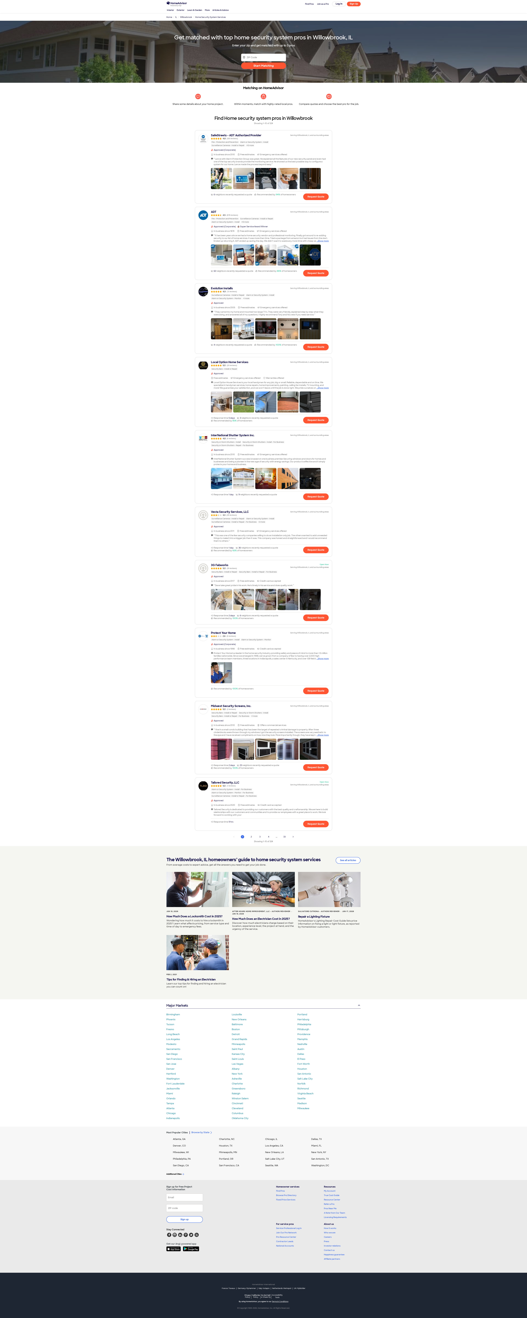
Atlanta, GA (179, 1139)
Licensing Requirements (335, 1217)
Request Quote (316, 196)
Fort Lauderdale (175, 1083)
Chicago (171, 1113)
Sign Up (354, 3)
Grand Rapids (239, 1039)
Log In (339, 3)
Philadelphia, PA (182, 1158)
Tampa (170, 1103)
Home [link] (169, 17)
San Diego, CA (181, 1165)
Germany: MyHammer (247, 1288)
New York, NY (318, 1152)
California (256, 1296)
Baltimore (237, 1024)
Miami (169, 1093)
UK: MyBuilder (299, 1288)
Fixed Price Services (285, 1199)
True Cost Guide (331, 1195)
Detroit (236, 1034)
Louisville (237, 1014)
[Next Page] (293, 836)
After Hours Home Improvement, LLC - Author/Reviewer (261, 911)
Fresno (170, 1029)
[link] (263, 140)
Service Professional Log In (289, 1228)
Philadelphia (304, 1024)
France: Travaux (228, 1288)
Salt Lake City (305, 1078)
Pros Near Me (330, 1208)
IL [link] (176, 17)
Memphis (302, 1039)
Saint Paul (237, 1049)
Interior (170, 10)
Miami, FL (316, 1145)
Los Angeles (173, 1039)
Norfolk (301, 1083)
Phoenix (170, 1019)
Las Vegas (237, 1063)
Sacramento (173, 1049)
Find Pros (280, 1191)
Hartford (171, 1073)
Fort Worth (303, 1063)
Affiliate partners (332, 1259)
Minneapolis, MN (228, 1152)
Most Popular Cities (177, 1132)
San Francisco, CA (229, 1165)
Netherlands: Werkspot (281, 1288)
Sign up (184, 1219)
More (207, 10)
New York (237, 1073)
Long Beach (173, 1034)
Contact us (329, 1250)
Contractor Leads (284, 1241)
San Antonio (304, 1073)
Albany (235, 1068)
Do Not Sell (266, 1296)
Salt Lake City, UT (274, 1158)
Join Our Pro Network (286, 1232)
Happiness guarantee (334, 1254)
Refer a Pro (329, 1204)
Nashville (302, 1044)
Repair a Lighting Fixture (314, 916)
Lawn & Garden (194, 10)
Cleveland (237, 1108)
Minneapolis (238, 1044)
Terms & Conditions (280, 1301)
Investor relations (332, 1246)
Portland (302, 1014)
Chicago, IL (271, 1139)
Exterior (180, 10)
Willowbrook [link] (186, 17)
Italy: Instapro (264, 1288)
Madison (302, 1103)
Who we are (329, 1232)
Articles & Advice (220, 10)
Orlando (171, 1098)
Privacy (248, 1296)
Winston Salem (240, 1098)
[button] (221, 178)
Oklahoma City (240, 1118)
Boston (236, 1029)
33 (284, 837)
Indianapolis (173, 1118)
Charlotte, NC (227, 1139)
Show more (323, 241)
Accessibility (277, 1296)
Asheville (237, 1078)
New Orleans (239, 1019)
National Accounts (285, 1246)
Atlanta (170, 1108)
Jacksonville (173, 1088)
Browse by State (200, 1132)
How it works (330, 1228)
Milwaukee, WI (181, 1152)
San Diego (172, 1054)
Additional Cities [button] (174, 1174)
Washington (173, 1078)
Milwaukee (303, 1108)
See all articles (348, 860)
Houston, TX (225, 1145)
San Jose (171, 1063)
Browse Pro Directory (286, 1195)
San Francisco (174, 1059)
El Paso (301, 1059)
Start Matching (263, 66)
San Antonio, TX (320, 1158)
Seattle (301, 1098)
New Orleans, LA (274, 1152)
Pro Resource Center (286, 1237)
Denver (170, 1068)
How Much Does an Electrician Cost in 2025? (261, 918)
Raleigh (236, 1093)
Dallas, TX (316, 1139)
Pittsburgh (303, 1029)
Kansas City (238, 1054)
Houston (302, 1068)
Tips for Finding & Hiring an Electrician (190, 979)
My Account (329, 1191)
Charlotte (237, 1083)
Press (326, 1241)
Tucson (170, 1024)
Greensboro (238, 1088)
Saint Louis (238, 1059)
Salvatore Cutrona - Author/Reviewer (319, 911)
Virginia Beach (305, 1093)
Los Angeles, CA (274, 1145)
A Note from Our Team (334, 1213)
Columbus (237, 1113)
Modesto (171, 1044)
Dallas (300, 1054)
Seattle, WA (271, 1165)
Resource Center (332, 1199)
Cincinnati (237, 1103)
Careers (328, 1237)
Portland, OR (226, 1158)
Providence (303, 1034)
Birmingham (173, 1014)
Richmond (303, 1088)
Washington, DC (320, 1165)
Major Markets (177, 1005)
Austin (300, 1049)
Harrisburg (303, 1019)
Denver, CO (179, 1145)
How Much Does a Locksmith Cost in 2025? (194, 916)
